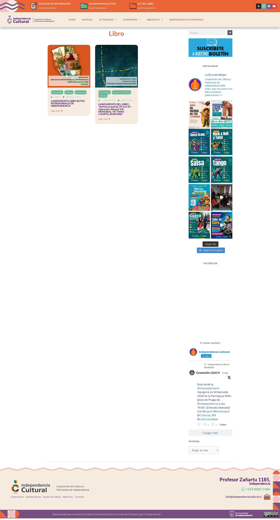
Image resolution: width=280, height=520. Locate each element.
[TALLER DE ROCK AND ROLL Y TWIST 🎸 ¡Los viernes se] (221, 141)
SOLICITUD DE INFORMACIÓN (54, 3)
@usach (208, 411)
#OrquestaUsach (208, 388)
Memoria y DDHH (121, 92)
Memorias (68, 496)
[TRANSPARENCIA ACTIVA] (84, 6)
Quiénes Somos (33, 496)
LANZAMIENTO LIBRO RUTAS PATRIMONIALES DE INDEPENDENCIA (68, 103)
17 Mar (225, 373)
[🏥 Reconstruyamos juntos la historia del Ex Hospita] (221, 114)
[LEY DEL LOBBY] (132, 6)
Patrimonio (130, 19)
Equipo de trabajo (52, 496)
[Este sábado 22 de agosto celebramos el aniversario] (199, 197)
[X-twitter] (258, 6)
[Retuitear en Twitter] (205, 364)
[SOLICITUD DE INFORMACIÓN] (34, 6)
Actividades (106, 19)
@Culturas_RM (206, 415)
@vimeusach (221, 411)
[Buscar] (230, 32)
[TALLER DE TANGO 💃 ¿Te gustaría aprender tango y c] (221, 169)
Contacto (79, 496)
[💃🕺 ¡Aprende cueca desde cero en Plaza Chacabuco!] (199, 225)
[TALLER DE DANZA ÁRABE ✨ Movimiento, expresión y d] (199, 141)
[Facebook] (269, 6)
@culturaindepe (207, 419)
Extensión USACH (208, 373)
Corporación (17, 496)
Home (72, 19)
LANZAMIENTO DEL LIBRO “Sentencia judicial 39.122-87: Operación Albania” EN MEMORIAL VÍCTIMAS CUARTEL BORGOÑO (114, 109)
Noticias (87, 19)
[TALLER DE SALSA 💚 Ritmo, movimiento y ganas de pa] (199, 169)
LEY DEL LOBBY (146, 3)
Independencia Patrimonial (186, 19)
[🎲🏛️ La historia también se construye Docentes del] (221, 197)
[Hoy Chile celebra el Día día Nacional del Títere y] (199, 114)
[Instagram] (263, 6)
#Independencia (207, 403)
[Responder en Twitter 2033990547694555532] (199, 424)
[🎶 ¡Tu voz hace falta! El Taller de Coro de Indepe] (221, 225)
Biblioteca (153, 19)
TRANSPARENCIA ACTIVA (102, 3)
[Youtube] (274, 6)
